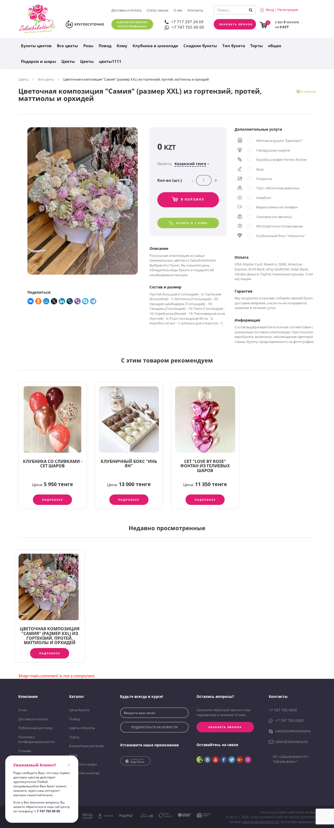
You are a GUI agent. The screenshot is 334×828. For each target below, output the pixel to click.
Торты (256, 45)
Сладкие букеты (200, 45)
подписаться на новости (154, 727)
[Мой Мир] (46, 301)
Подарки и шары (38, 61)
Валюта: (182, 163)
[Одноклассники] (38, 301)
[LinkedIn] (62, 301)
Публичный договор (35, 728)
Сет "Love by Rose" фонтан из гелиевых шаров (205, 465)
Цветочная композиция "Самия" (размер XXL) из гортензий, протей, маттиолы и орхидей (50, 635)
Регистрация (287, 9)
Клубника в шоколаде (155, 45)
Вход (270, 9)
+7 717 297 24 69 (187, 21)
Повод (105, 45)
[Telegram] (93, 301)
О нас (178, 10)
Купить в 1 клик (192, 223)
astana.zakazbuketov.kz (260, 821)
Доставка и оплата (126, 10)
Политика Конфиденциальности (36, 739)
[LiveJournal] (70, 301)
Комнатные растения (86, 746)
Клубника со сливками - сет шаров (52, 463)
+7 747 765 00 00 (188, 27)
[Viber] (77, 301)
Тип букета (233, 45)
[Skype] (85, 301)
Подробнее (52, 499)
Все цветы (67, 45)
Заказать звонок (236, 24)
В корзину (192, 199)
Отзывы (24, 750)
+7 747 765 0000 (283, 710)
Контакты (195, 10)
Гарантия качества (84, 773)
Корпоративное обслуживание (132, 24)
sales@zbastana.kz (291, 741)
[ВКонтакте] (30, 301)
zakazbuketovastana (293, 730)
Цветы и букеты (82, 728)
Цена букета (79, 710)
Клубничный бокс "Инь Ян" (129, 463)
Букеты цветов (36, 45)
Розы (88, 45)
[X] (54, 301)
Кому (122, 45)
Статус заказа (157, 10)
